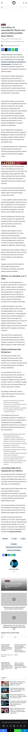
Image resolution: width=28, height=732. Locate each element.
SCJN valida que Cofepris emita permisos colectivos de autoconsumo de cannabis (6, 647)
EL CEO (24, 722)
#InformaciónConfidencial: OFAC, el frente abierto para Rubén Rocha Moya (17, 690)
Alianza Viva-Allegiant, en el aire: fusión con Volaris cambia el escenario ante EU (18, 696)
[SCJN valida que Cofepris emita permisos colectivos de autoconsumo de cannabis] (7, 639)
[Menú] (2, 3)
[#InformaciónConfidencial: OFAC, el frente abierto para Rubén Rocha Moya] (5, 690)
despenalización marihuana (14, 547)
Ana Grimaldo (5, 45)
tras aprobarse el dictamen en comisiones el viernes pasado (13, 62)
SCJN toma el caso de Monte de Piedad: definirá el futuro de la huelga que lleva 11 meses (13, 585)
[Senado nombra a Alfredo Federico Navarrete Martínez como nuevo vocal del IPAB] (21, 658)
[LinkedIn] (9, 49)
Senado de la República (14, 550)
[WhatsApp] (13, 49)
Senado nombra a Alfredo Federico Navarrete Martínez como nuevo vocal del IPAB (20, 665)
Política (3, 24)
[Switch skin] (23, 3)
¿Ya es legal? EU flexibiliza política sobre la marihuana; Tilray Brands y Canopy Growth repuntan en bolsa (7, 666)
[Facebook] (2, 49)
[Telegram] (16, 49)
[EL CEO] (14, 3)
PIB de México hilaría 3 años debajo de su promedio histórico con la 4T (17, 683)
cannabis (14, 544)
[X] (6, 49)
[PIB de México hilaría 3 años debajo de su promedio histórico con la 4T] (5, 684)
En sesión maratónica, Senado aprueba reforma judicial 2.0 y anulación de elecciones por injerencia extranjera (20, 648)
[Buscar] (26, 3)
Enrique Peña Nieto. (15, 531)
